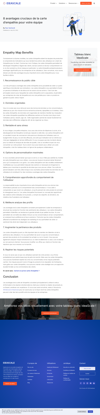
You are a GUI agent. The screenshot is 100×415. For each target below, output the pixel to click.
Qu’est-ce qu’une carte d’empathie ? (26, 271)
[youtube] (90, 383)
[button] (94, 3)
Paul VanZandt (10, 28)
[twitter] (84, 383)
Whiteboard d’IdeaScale (11, 290)
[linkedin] (94, 383)
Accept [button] (90, 411)
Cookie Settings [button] (82, 411)
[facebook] (81, 383)
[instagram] (87, 383)
